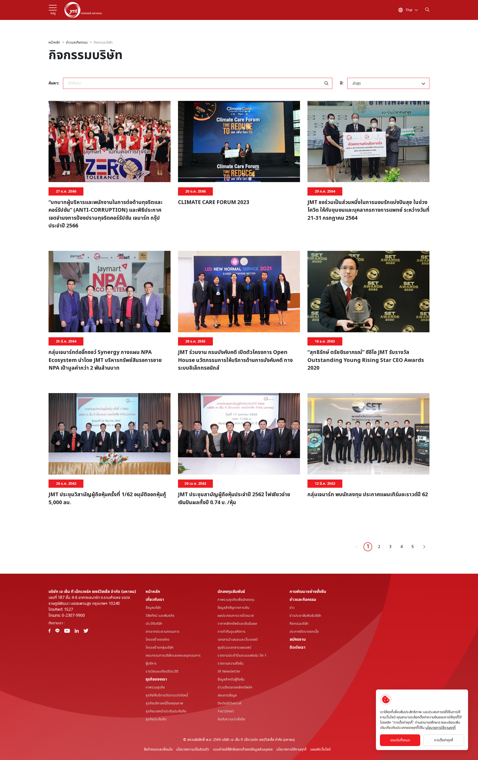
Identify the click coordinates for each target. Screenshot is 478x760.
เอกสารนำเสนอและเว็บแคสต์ (238, 639)
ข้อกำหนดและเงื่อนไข (158, 749)
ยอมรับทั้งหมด (400, 740)
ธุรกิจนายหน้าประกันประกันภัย (166, 711)
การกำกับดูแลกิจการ (231, 631)
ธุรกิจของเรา (156, 679)
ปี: (341, 83)
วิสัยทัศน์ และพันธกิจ (160, 615)
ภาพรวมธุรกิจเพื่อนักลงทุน (236, 599)
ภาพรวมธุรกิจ (155, 687)
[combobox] (388, 83)
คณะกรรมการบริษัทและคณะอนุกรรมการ (173, 655)
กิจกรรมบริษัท (103, 42)
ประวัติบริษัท (154, 623)
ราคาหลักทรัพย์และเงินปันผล (237, 623)
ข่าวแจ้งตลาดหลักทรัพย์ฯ (235, 687)
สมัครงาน (298, 639)
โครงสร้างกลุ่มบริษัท (160, 647)
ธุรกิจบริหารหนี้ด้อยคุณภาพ (164, 703)
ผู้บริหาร (151, 663)
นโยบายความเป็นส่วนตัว (192, 749)
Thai (408, 10)
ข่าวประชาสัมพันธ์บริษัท (305, 615)
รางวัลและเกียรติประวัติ (162, 671)
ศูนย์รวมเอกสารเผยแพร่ (234, 647)
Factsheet (226, 711)
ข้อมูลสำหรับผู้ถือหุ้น (231, 679)
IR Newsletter (229, 671)
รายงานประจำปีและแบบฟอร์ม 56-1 (242, 655)
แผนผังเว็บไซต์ (320, 749)
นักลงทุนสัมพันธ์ (231, 592)
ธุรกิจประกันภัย (156, 719)
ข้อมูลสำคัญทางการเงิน (233, 607)
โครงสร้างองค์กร (158, 639)
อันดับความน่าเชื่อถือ (231, 719)
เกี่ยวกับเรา (155, 600)
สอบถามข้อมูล (227, 695)
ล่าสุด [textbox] (357, 83)
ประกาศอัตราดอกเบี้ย (304, 631)
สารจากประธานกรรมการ (162, 631)
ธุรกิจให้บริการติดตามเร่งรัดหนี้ (167, 695)
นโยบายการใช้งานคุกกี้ (291, 749)
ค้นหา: (54, 83)
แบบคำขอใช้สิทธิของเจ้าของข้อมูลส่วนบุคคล (243, 749)
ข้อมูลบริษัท (153, 607)
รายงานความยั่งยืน (230, 663)
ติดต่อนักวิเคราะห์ (229, 703)
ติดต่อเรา (297, 647)
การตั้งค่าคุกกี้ (443, 740)
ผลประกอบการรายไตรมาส (236, 615)
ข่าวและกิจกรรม (77, 42)
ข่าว (292, 607)
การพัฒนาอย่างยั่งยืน (308, 592)
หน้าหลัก (54, 42)
